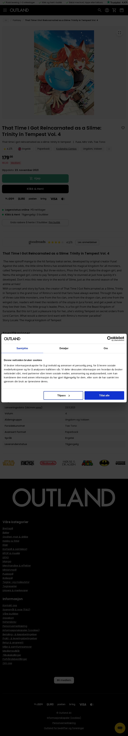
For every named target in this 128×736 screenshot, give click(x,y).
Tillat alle (104, 395)
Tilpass (61, 395)
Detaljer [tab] (64, 348)
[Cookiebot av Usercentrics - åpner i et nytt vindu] (109, 338)
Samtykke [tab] (22, 348)
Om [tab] (106, 348)
